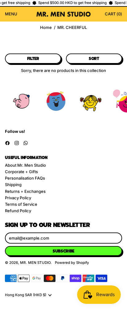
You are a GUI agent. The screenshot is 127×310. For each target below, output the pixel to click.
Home (46, 28)
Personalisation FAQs (25, 178)
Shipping (13, 184)
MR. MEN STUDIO (35, 262)
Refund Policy (18, 210)
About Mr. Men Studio (25, 165)
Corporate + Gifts (21, 171)
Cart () (113, 14)
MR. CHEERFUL (72, 28)
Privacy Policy (18, 197)
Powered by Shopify (72, 262)
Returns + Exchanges (25, 191)
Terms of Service (21, 204)
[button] (33, 59)
